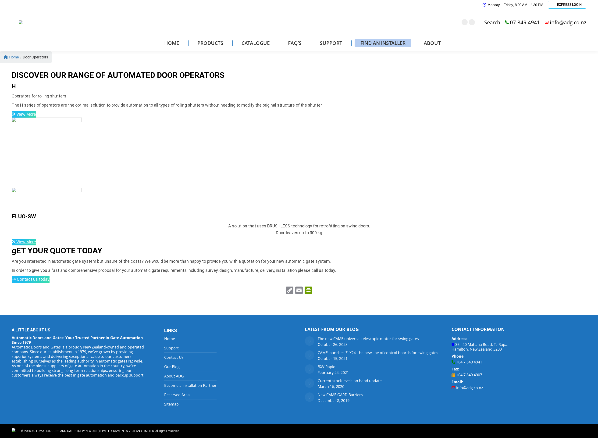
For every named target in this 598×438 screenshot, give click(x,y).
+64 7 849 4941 (469, 362)
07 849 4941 (525, 22)
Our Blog (172, 366)
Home (14, 57)
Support (171, 348)
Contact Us (174, 357)
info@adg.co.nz (568, 22)
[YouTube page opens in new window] (472, 22)
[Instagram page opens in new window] (465, 22)
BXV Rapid (326, 366)
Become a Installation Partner (190, 385)
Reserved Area (177, 394)
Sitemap (171, 404)
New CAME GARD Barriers (340, 394)
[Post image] (309, 341)
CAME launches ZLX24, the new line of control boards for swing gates (378, 352)
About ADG (174, 376)
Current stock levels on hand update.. (351, 380)
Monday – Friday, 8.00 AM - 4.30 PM (515, 5)
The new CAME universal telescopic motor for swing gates (368, 338)
